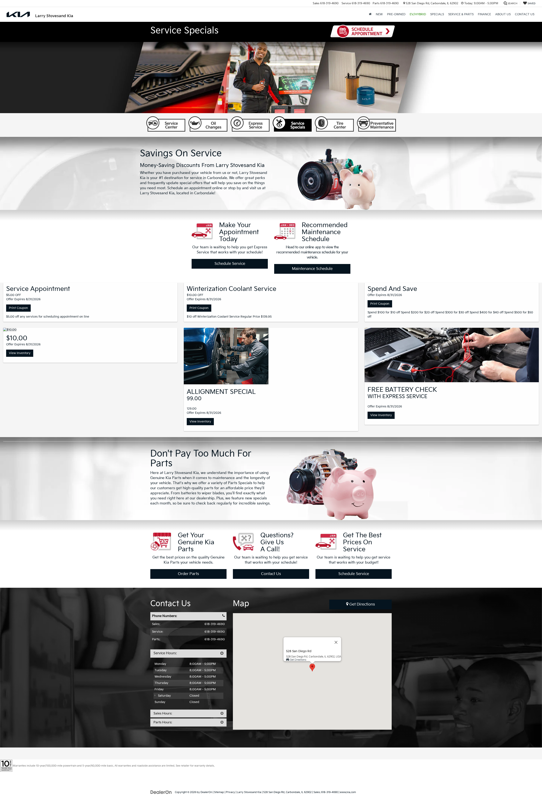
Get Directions (361, 604)
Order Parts (188, 574)
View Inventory (19, 353)
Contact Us (271, 574)
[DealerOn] (161, 792)
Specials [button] (437, 14)
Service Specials (292, 124)
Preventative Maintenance (376, 124)
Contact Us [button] (524, 14)
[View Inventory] (10, 330)
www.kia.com (348, 792)
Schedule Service (229, 263)
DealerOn (206, 792)
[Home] (370, 14)
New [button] (379, 14)
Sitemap (219, 792)
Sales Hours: (162, 713)
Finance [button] (484, 14)
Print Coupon (18, 308)
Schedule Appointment (362, 31)
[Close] (336, 642)
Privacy (230, 792)
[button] (312, 667)
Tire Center (334, 124)
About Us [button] (503, 14)
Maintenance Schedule (312, 269)
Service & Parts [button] (461, 14)
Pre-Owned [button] (396, 14)
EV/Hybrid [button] (418, 14)
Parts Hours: (162, 722)
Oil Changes (207, 124)
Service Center (165, 124)
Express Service (250, 124)
